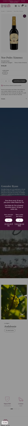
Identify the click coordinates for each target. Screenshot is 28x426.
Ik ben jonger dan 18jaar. (19, 224)
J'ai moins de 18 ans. (8, 224)
